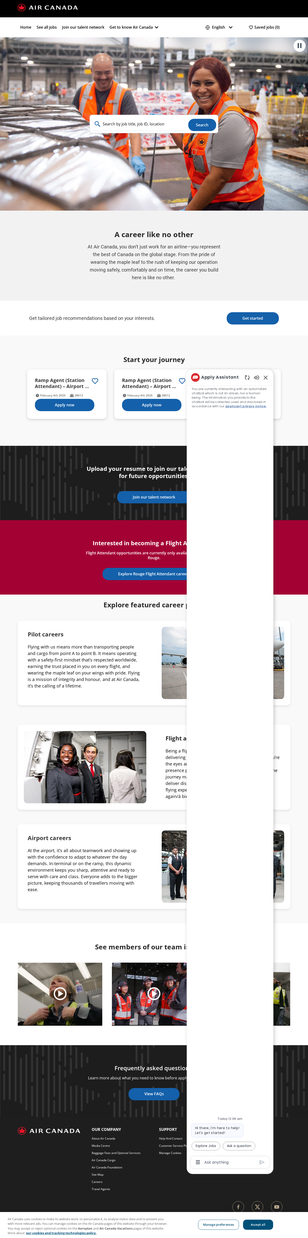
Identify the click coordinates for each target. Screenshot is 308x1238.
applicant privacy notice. (246, 406)
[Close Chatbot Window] (266, 377)
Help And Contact (170, 1138)
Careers (97, 1182)
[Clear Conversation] (247, 377)
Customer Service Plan (174, 1146)
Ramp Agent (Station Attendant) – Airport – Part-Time (148, 383)
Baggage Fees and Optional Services (116, 1153)
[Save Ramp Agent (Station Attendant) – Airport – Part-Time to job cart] (182, 381)
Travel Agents (101, 1189)
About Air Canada (103, 1138)
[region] (230, 769)
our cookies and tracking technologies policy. (61, 1233)
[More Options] (198, 1162)
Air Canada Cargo (104, 1160)
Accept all (258, 1224)
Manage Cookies (170, 1153)
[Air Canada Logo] (48, 7)
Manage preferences (218, 1224)
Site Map (97, 1175)
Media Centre (101, 1146)
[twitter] (257, 1207)
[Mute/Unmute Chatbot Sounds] (256, 377)
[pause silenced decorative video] (300, 46)
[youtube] (276, 1207)
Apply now (64, 405)
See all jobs (47, 27)
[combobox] (139, 124)
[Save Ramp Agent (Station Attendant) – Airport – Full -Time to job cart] (95, 381)
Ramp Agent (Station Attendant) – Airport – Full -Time (61, 383)
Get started (252, 318)
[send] (262, 1162)
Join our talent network (83, 27)
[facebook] (238, 1207)
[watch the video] (60, 994)
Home (25, 27)
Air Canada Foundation (107, 1167)
